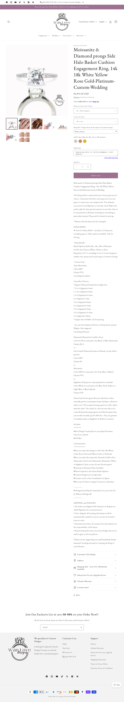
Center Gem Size (79, 117)
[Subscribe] (81, 627)
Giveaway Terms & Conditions (102, 668)
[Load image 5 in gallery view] (62, 123)
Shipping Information (98, 660)
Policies (93, 644)
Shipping (76, 97)
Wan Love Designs (58, 696)
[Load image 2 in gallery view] (24, 123)
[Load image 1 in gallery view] (11, 123)
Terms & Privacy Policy (99, 664)
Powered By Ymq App (111, 158)
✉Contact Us (67, 652)
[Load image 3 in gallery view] (37, 123)
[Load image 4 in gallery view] (49, 123)
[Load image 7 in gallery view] (24, 136)
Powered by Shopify (70, 696)
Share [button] (78, 595)
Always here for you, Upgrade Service (101, 653)
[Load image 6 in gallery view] (11, 136)
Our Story (66, 648)
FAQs (64, 644)
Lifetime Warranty (97, 648)
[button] (8, 21)
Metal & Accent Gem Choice (83, 106)
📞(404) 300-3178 (69, 656)
